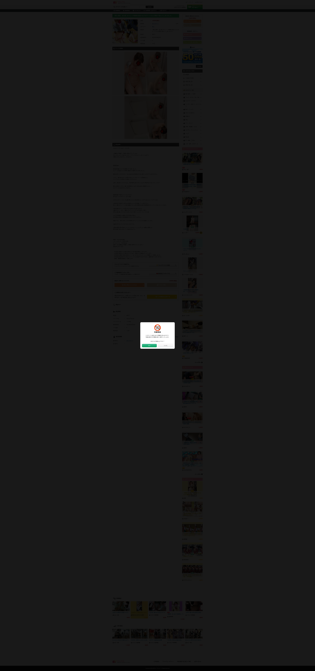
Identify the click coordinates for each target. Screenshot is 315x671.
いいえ (165, 345)
